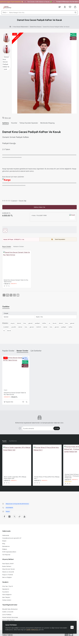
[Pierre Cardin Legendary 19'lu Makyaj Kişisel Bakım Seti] (16, 459)
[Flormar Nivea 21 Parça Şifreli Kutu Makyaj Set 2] (47, 459)
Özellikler (6, 307)
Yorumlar (14, 123)
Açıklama (5, 123)
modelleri (6, 327)
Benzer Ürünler (22, 351)
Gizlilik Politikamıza (32, 629)
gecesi (30, 323)
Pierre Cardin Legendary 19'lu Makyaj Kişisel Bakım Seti (15, 477)
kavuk (54, 323)
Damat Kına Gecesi (35, 26)
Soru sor (8, 118)
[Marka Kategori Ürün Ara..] (75, 12)
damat (19, 323)
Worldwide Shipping (47, 123)
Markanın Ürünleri (18, 246)
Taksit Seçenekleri (60, 239)
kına (24, 323)
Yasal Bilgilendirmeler (9, 605)
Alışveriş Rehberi (8, 559)
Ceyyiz (5, 390)
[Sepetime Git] (75, 7)
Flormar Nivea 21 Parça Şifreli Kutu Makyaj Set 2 (46, 477)
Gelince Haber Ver (39, 207)
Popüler (4, 441)
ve (49, 323)
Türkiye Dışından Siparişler (28, 123)
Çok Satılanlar (36, 351)
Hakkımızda (6, 531)
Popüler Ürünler (8, 351)
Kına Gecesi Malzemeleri (20, 26)
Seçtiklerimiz (13, 441)
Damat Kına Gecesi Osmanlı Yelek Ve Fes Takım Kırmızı (16, 280)
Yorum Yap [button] (22, 201)
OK (72, 627)
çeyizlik (13, 327)
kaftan (44, 323)
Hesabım (5, 582)
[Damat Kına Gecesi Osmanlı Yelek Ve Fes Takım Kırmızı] (16, 264)
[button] (5, 230)
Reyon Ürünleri (6, 246)
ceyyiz (13, 323)
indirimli (38, 327)
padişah (37, 323)
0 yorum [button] (14, 201)
